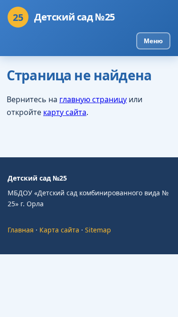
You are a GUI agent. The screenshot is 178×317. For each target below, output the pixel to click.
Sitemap (98, 229)
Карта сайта (59, 229)
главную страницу (93, 99)
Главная (21, 229)
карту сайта (64, 112)
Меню (153, 41)
